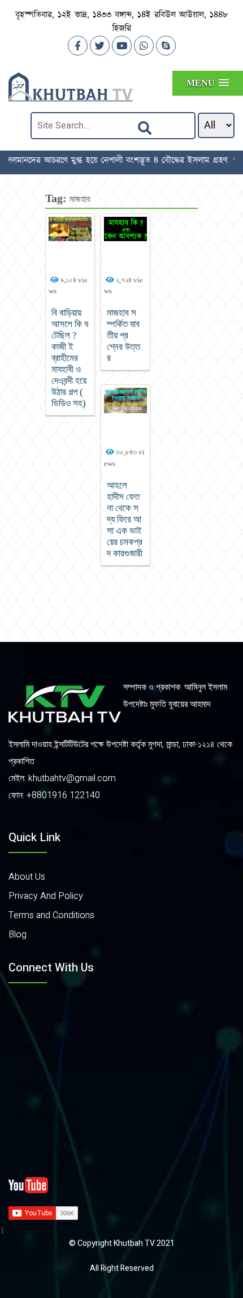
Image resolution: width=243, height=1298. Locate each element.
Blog (17, 934)
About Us (26, 877)
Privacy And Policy (45, 896)
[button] (208, 83)
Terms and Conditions (51, 915)
